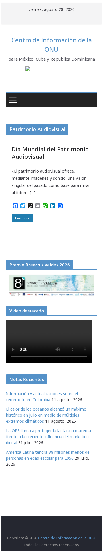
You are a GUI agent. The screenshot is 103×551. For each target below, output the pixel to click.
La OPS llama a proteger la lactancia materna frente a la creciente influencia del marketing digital (48, 436)
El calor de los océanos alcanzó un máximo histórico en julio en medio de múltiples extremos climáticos (46, 415)
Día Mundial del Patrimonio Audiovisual (50, 153)
